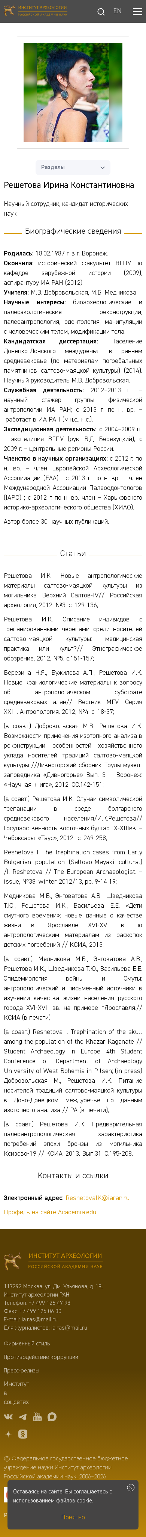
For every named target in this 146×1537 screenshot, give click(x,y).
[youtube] (37, 1418)
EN (117, 11)
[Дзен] (8, 1435)
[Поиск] (101, 11)
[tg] (22, 1418)
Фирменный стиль (27, 1344)
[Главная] (35, 11)
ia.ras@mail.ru (40, 1320)
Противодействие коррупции (41, 1357)
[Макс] (52, 1418)
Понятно (73, 1517)
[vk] (8, 1418)
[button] (137, 11)
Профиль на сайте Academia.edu (50, 1212)
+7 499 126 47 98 (49, 1303)
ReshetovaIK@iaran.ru (98, 1198)
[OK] (22, 1435)
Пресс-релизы (21, 1371)
